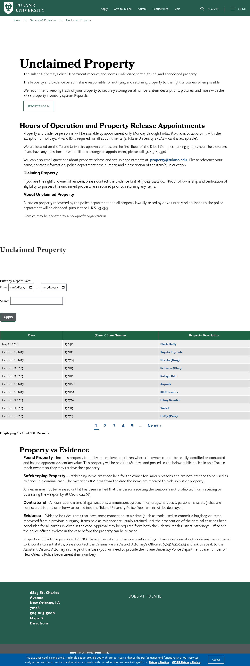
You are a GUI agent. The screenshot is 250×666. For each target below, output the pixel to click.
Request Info (160, 8)
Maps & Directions (39, 620)
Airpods (165, 384)
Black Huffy (168, 344)
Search (5, 301)
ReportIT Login (38, 106)
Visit (177, 8)
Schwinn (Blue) (171, 368)
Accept (216, 659)
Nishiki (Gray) (170, 360)
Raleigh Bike (168, 376)
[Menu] (232, 9)
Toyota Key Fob (171, 352)
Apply (104, 8)
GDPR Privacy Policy (186, 662)
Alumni (142, 8)
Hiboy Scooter (170, 400)
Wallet (164, 408)
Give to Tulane (123, 8)
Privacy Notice (159, 662)
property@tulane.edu (168, 159)
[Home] (24, 8)
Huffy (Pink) (169, 416)
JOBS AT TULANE (145, 596)
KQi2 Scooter (169, 392)
